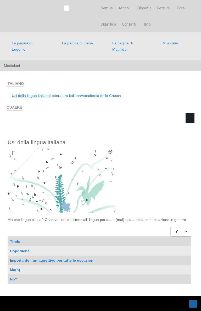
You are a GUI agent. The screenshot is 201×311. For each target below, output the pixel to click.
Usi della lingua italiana (31, 95)
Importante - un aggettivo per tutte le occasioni (52, 260)
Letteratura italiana (65, 95)
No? (13, 279)
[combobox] (145, 143)
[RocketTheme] (27, 303)
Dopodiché (20, 251)
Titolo (15, 241)
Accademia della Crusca (101, 95)
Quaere (122, 126)
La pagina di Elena (77, 43)
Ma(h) (15, 270)
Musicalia (170, 43)
